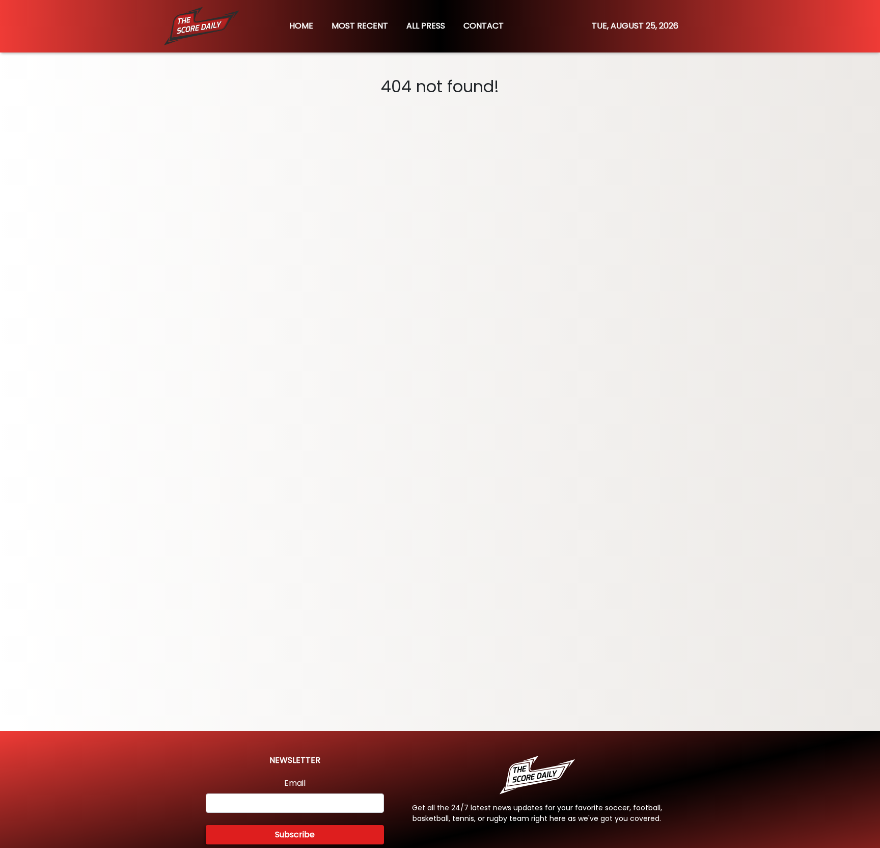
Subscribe (295, 834)
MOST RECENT (360, 26)
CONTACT (483, 26)
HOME (301, 26)
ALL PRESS (425, 26)
